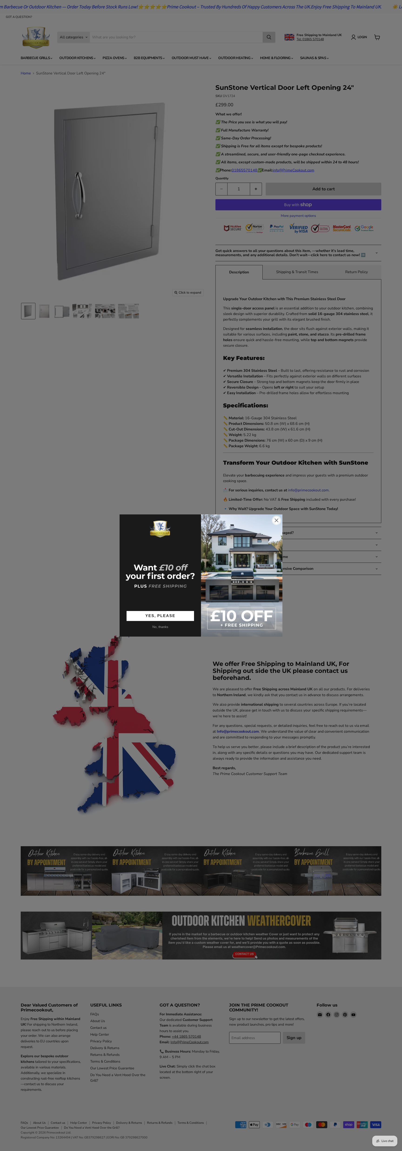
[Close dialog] (276, 520)
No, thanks (160, 627)
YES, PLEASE (160, 616)
